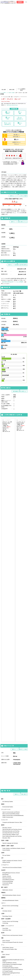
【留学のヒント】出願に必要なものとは (18, 221)
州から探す (4, 89)
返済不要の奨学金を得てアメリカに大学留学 (12, 281)
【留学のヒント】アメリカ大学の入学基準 (18, 195)
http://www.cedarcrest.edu (12, 105)
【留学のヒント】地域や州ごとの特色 (19, 749)
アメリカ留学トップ (4, 92)
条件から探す (11, 89)
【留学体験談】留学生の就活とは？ (19, 391)
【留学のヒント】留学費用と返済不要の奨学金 (17, 264)
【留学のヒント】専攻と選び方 (20, 794)
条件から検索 (11, 92)
